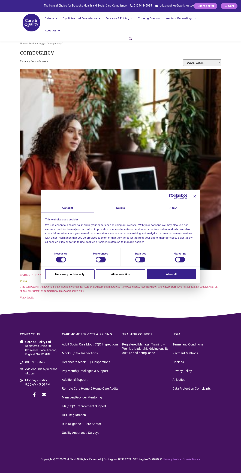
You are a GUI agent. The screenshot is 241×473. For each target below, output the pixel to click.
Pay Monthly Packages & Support (85, 371)
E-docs (49, 18)
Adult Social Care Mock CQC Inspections (90, 344)
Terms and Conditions (188, 344)
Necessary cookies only (69, 274)
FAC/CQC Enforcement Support (84, 406)
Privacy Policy (182, 371)
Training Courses (149, 18)
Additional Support (75, 380)
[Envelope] (44, 394)
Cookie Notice (191, 459)
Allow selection (120, 274)
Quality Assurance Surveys (81, 432)
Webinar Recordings (179, 18)
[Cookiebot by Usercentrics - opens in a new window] (171, 196)
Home (23, 43)
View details (27, 297)
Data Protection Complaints (192, 388)
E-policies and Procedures (79, 18)
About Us (50, 30)
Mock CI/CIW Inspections (80, 353)
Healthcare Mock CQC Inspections (86, 362)
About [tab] (173, 207)
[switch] (101, 259)
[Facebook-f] (34, 394)
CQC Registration (74, 415)
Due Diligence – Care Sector (81, 424)
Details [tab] (120, 207)
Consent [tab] (67, 207)
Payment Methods (185, 353)
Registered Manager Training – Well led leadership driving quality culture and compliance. (145, 348)
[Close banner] (195, 196)
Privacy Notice (172, 459)
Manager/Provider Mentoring (82, 397)
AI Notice (179, 380)
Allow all (171, 274)
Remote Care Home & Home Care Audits (90, 388)
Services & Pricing (117, 18)
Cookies (178, 362)
